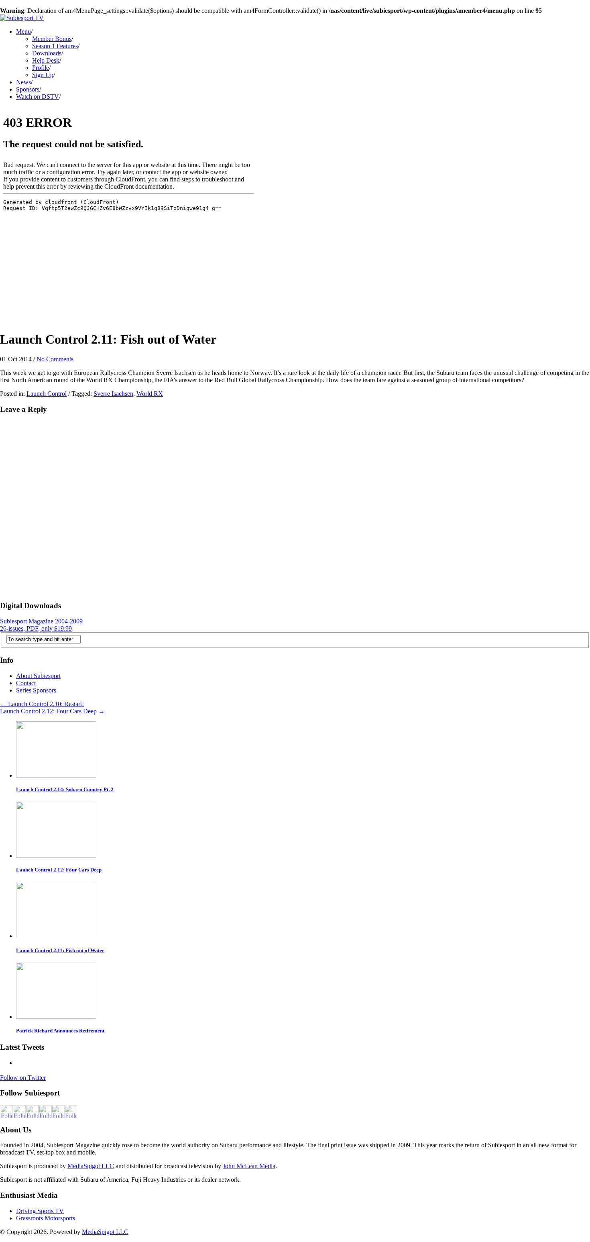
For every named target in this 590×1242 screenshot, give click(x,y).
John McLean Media (249, 1166)
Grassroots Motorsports (45, 1218)
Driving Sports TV (40, 1210)
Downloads (46, 53)
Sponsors (27, 89)
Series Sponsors (36, 690)
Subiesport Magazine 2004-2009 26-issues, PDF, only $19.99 (41, 625)
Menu (23, 31)
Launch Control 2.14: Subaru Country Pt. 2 (65, 789)
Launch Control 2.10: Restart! (42, 703)
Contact (26, 683)
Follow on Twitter (23, 1077)
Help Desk (45, 60)
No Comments (55, 359)
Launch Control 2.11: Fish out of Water (60, 950)
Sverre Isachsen (113, 393)
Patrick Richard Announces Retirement (60, 1031)
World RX (149, 393)
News (23, 82)
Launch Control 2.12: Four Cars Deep (52, 711)
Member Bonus (51, 38)
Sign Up (42, 74)
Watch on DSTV (37, 96)
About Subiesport (38, 675)
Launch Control (46, 393)
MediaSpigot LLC (90, 1166)
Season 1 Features (55, 46)
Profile (40, 67)
